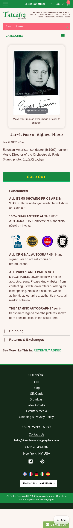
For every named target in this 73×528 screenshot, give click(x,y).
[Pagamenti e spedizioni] (43, 475)
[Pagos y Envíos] (48, 475)
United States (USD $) (37, 483)
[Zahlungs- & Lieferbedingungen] (37, 475)
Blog (37, 387)
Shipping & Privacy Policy (36, 416)
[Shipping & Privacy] (25, 475)
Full (36, 382)
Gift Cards (36, 393)
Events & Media (36, 411)
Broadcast (36, 399)
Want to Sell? (36, 405)
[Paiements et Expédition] (31, 475)
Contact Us (36, 434)
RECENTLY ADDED (48, 350)
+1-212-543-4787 (36, 447)
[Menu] (5, 3)
